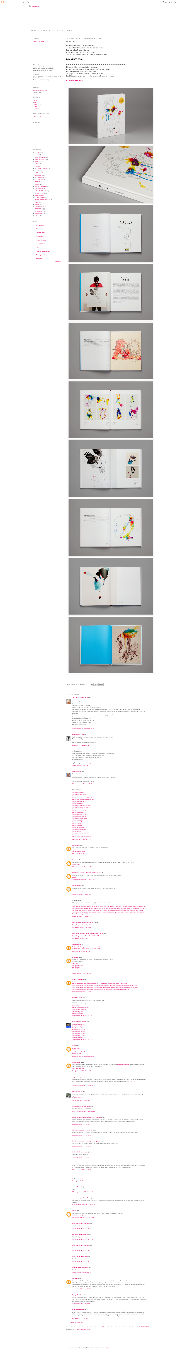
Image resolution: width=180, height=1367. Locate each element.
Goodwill (75, 1278)
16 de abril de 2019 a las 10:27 (81, 938)
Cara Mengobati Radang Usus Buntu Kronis (96, 908)
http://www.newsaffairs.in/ (79, 818)
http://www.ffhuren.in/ (78, 812)
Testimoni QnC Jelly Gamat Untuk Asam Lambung (87, 947)
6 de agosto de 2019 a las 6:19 (82, 973)
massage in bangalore (79, 1215)
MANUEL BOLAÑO (41, 191)
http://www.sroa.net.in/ (79, 810)
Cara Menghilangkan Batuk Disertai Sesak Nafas (87, 933)
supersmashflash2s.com (79, 891)
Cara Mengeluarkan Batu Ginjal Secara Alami (122, 912)
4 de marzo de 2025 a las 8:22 (81, 1272)
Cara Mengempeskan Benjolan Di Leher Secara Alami (92, 912)
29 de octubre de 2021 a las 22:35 (83, 1085)
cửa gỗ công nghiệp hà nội (80, 1007)
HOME (34, 31)
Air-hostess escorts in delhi (81, 1106)
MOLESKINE (39, 175)
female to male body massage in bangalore (86, 1141)
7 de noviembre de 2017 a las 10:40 (83, 879)
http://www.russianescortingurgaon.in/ (83, 799)
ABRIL (37, 166)
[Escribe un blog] (94, 684)
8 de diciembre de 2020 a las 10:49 (83, 1056)
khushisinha (76, 1062)
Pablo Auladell (40, 232)
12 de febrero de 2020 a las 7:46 (82, 1015)
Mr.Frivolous (40, 225)
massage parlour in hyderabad (82, 1163)
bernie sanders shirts (78, 851)
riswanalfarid (76, 944)
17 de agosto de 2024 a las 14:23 (82, 1192)
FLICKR (36, 102)
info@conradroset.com (40, 90)
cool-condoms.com (78, 1050)
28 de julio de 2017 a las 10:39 (81, 854)
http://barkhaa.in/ (77, 803)
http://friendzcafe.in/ (78, 822)
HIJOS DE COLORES (41, 168)
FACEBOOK (37, 104)
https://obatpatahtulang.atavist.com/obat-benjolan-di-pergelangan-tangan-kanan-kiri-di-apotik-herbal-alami (104, 985)
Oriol (37, 247)
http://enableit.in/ (77, 825)
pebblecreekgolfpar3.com (80, 1052)
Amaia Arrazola (41, 240)
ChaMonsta (39, 236)
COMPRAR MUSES (74, 81)
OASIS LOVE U (40, 193)
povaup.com (76, 864)
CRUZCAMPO (39, 211)
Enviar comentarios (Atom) (83, 1329)
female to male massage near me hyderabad (86, 1117)
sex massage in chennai (80, 1234)
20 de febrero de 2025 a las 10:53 (82, 1228)
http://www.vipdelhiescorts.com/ (81, 836)
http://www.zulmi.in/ (78, 792)
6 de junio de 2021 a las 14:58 (81, 1071)
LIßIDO (37, 164)
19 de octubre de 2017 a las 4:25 (82, 866)
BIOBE (37, 204)
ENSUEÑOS (39, 213)
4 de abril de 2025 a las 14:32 (81, 1289)
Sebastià (39, 258)
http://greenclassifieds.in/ (79, 827)
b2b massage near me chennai (82, 1130)
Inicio (102, 1326)
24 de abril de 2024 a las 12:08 (81, 1124)
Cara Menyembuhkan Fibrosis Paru (83, 922)
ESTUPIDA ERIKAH (41, 186)
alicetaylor (75, 845)
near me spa (76, 1176)
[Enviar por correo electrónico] (92, 684)
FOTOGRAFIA (39, 177)
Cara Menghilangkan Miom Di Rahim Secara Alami (125, 908)
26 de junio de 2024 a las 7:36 (81, 1170)
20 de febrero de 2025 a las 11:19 (82, 1239)
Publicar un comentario (77, 1322)
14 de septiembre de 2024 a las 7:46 (83, 1217)
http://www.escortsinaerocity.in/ (81, 805)
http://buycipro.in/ (77, 820)
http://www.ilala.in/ (77, 835)
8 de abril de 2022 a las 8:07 (81, 1100)
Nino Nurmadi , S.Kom (79, 1021)
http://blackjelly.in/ (77, 823)
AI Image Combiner (78, 1309)
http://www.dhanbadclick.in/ (80, 833)
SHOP (69, 31)
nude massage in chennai (80, 1223)
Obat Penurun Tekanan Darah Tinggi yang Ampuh (103, 906)
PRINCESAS (39, 195)
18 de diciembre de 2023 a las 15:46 (83, 1111)
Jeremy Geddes (41, 255)
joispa (74, 1210)
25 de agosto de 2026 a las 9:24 (82, 1318)
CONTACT (58, 31)
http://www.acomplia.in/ (79, 814)
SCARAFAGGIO (40, 197)
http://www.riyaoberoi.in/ (79, 794)
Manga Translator (77, 1295)
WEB (35, 100)
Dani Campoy (76, 771)
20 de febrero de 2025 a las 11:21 (82, 1250)
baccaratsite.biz (77, 1091)
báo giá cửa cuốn (77, 965)
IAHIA (74, 1045)
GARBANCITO (39, 188)
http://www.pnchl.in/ (78, 809)
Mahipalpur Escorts (123, 1064)
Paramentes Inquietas (43, 251)
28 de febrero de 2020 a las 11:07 (82, 1039)
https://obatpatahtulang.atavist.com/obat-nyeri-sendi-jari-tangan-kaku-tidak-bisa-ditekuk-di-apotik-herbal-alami (105, 987)
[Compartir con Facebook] (99, 684)
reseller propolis (77, 979)
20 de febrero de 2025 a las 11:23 (82, 1261)
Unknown (75, 860)
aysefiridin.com (76, 1053)
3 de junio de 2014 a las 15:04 (81, 745)
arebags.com (76, 1048)
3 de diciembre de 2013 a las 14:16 (83, 728)
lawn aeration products (89, 763)
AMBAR (37, 202)
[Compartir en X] (97, 684)
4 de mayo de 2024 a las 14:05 (81, 1157)
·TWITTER (36, 106)
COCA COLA (39, 209)
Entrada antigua (144, 1326)
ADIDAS (37, 182)
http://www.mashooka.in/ (79, 801)
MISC (36, 155)
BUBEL (37, 184)
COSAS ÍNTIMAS (40, 157)
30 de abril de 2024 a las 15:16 (81, 1146)
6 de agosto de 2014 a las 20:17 (82, 765)
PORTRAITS (39, 179)
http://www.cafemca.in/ (79, 829)
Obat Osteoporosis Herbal (80, 906)
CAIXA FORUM (39, 206)
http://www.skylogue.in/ (79, 816)
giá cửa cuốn (76, 967)
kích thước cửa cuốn (78, 969)
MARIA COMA (39, 173)
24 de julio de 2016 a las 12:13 (81, 839)
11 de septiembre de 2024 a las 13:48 (84, 1204)
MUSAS (37, 152)
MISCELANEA (38, 116)
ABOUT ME (45, 31)
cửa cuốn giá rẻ (77, 971)
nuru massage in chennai (80, 1267)
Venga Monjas (40, 243)
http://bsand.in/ (76, 831)
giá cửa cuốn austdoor (79, 1009)
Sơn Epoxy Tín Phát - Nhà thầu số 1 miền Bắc (86, 872)
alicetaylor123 (76, 885)
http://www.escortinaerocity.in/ (81, 807)
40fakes (38, 229)
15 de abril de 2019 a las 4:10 (81, 927)
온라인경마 (132, 1081)
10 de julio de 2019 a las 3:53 (81, 951)
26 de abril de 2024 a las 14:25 (81, 1135)
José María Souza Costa (80, 697)
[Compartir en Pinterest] (102, 684)
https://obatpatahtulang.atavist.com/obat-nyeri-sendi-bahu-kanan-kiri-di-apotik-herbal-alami (99, 983)
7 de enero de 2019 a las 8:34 (81, 916)
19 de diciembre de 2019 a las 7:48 (83, 991)
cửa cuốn (75, 963)
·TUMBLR (36, 108)
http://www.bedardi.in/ (78, 796)
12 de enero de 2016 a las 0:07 (82, 783)
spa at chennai (77, 1187)
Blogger (107, 1347)
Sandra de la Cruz (78, 734)
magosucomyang (77, 1077)
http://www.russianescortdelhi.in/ (82, 798)
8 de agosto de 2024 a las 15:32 (82, 1181)
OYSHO (37, 215)
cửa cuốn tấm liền (77, 1013)
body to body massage (79, 1152)
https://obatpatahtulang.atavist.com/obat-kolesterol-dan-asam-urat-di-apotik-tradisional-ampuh (100, 989)
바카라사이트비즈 (77, 1097)
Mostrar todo (58, 261)
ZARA (37, 161)
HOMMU (37, 170)
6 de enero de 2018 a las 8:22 (81, 894)
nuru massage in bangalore (81, 1198)
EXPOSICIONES (40, 159)
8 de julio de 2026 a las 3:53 (81, 1303)
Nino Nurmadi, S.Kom (78, 1024)
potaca (74, 877)
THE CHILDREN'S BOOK (42, 200)
